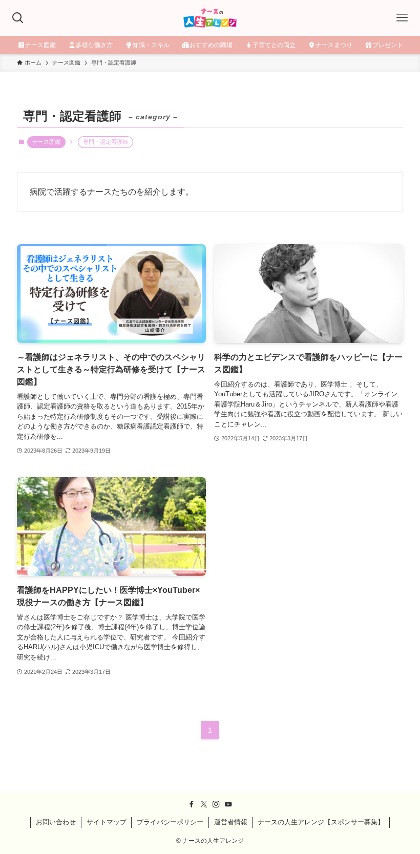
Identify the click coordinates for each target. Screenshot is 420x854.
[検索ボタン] (18, 18)
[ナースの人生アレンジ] (210, 18)
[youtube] (228, 804)
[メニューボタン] (402, 18)
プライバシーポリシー (170, 822)
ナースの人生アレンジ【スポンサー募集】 (321, 822)
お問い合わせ (56, 822)
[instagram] (216, 804)
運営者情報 (230, 822)
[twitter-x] (203, 804)
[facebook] (191, 804)
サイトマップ (107, 822)
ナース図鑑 (46, 142)
